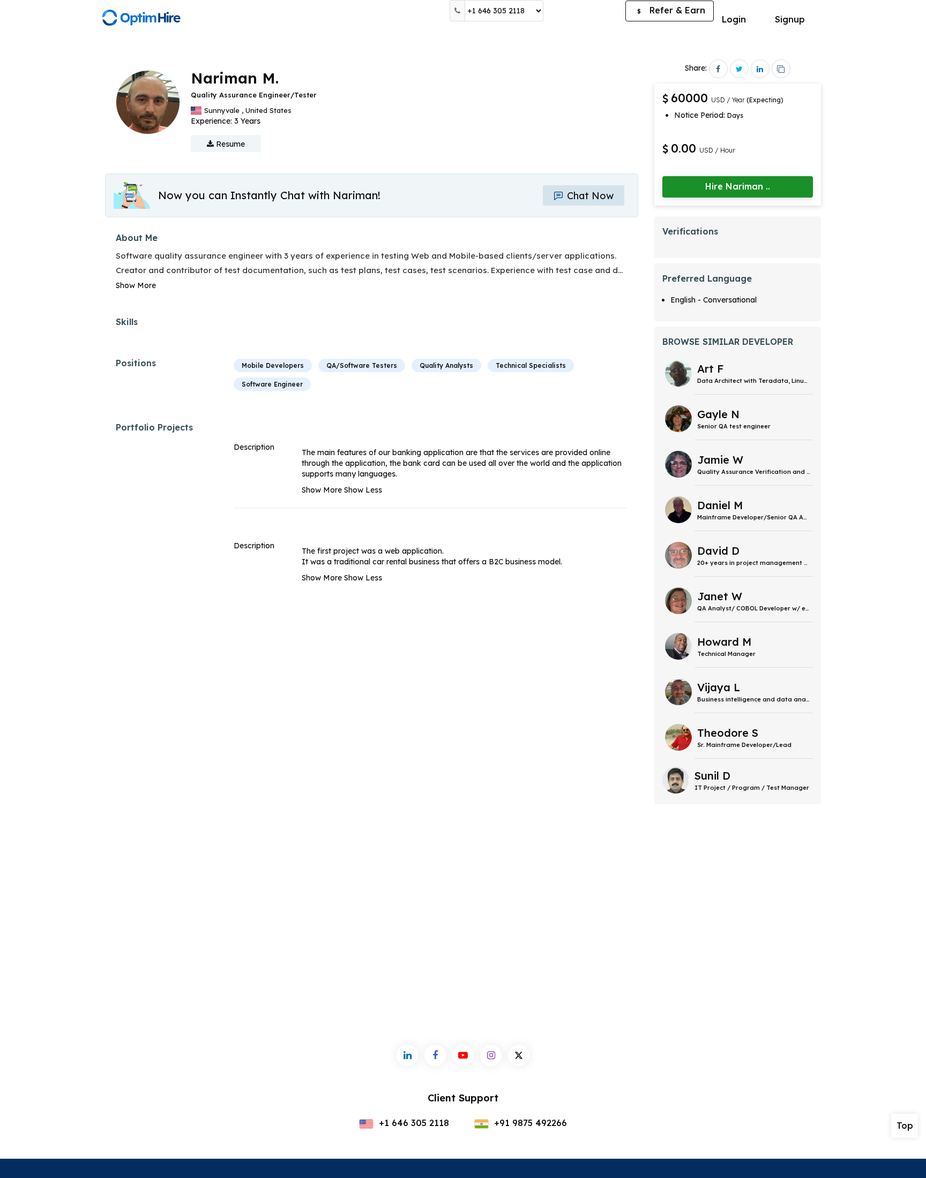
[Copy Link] (781, 68)
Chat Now (589, 196)
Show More (136, 285)
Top (905, 1125)
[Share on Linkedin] (760, 68)
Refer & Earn (671, 10)
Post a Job (584, 10)
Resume (229, 144)
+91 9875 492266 (529, 1122)
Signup (790, 19)
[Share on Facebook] (718, 68)
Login (734, 19)
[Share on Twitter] (739, 68)
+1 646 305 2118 (412, 1122)
